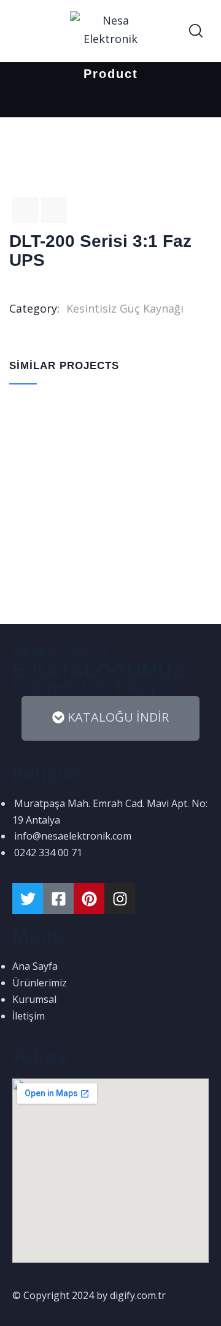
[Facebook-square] (58, 898)
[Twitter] (27, 898)
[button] (110, 718)
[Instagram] (119, 898)
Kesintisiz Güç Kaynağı (125, 308)
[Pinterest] (89, 898)
